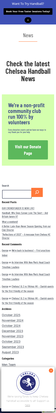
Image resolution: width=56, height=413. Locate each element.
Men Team (9, 364)
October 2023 (11, 341)
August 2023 (10, 352)
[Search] (37, 192)
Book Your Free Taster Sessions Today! (28, 11)
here (27, 404)
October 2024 (11, 325)
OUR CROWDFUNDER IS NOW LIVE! (18, 208)
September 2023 (13, 347)
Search (5, 185)
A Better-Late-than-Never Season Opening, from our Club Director (26, 227)
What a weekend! (10, 221)
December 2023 (12, 331)
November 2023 (12, 336)
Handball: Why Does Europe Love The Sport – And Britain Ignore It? (25, 214)
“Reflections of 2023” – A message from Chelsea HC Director (26, 236)
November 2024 (12, 320)
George (5, 250)
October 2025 (11, 315)
